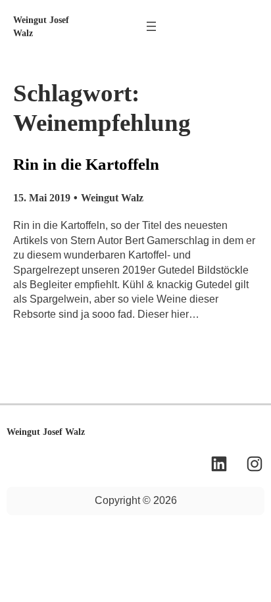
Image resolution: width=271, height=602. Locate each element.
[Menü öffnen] (151, 26)
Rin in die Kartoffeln (86, 164)
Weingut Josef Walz (46, 431)
